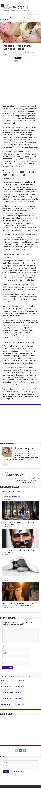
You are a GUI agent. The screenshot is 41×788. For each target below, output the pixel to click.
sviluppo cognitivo (20, 299)
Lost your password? (9, 776)
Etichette (29, 676)
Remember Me (17, 771)
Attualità (8, 18)
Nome (4, 646)
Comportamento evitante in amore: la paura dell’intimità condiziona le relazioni (19, 604)
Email (4, 653)
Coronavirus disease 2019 (11, 492)
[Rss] (16, 750)
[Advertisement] (20, 84)
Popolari (12, 676)
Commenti (20, 676)
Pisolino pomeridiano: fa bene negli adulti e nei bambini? (14, 474)
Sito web (5, 660)
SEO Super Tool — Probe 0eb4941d (12, 704)
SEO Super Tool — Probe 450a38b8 (12, 681)
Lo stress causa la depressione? (14, 578)
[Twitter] (24, 750)
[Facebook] (20, 750)
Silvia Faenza (7, 53)
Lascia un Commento (10, 54)
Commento (6, 627)
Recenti (4, 676)
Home (2, 18)
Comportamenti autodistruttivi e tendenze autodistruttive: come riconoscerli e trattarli (25, 480)
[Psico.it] (20, 7)
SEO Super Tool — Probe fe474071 (12, 692)
